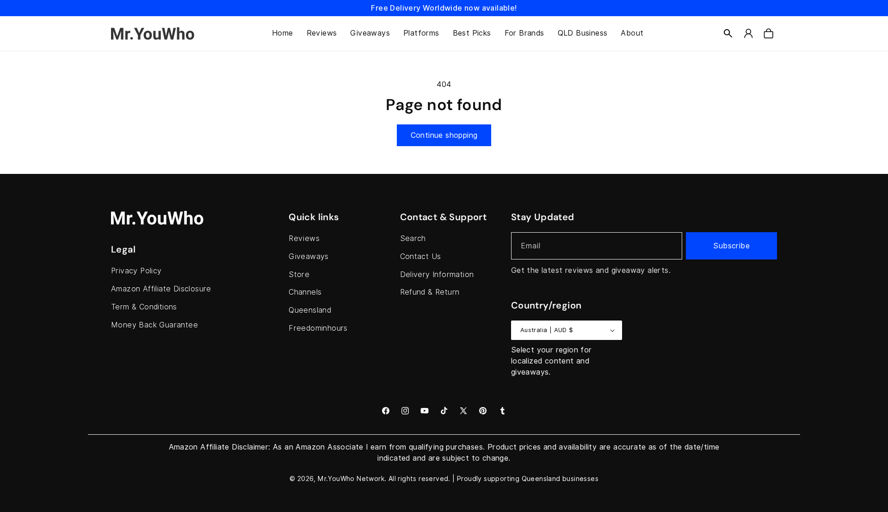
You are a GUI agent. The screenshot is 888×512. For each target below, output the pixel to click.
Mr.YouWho (336, 478)
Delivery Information (437, 274)
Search (413, 238)
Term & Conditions (144, 306)
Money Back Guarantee (154, 325)
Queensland (310, 310)
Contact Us (420, 256)
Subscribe (731, 245)
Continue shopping (444, 135)
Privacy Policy (136, 270)
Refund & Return (430, 292)
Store (299, 274)
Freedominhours (318, 328)
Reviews (304, 238)
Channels (305, 292)
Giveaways (309, 256)
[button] (728, 33)
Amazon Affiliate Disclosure (161, 288)
